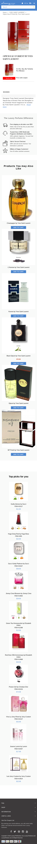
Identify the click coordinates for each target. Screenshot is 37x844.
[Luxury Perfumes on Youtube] (26, 831)
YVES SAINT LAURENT (17, 12)
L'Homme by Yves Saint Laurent (18, 267)
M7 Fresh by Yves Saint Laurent (18, 450)
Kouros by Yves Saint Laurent (18, 311)
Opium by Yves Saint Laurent (18, 403)
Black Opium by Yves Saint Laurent (18, 356)
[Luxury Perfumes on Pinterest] (18, 831)
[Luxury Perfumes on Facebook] (10, 831)
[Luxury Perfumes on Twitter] (14, 831)
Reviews (6, 92)
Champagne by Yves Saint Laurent (18, 223)
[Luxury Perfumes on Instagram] (22, 831)
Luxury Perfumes (16, 835)
